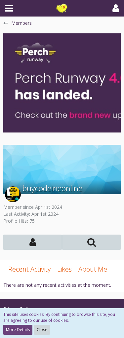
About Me (92, 269)
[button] (9, 8)
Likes (64, 269)
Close (42, 329)
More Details (18, 329)
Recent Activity (29, 269)
